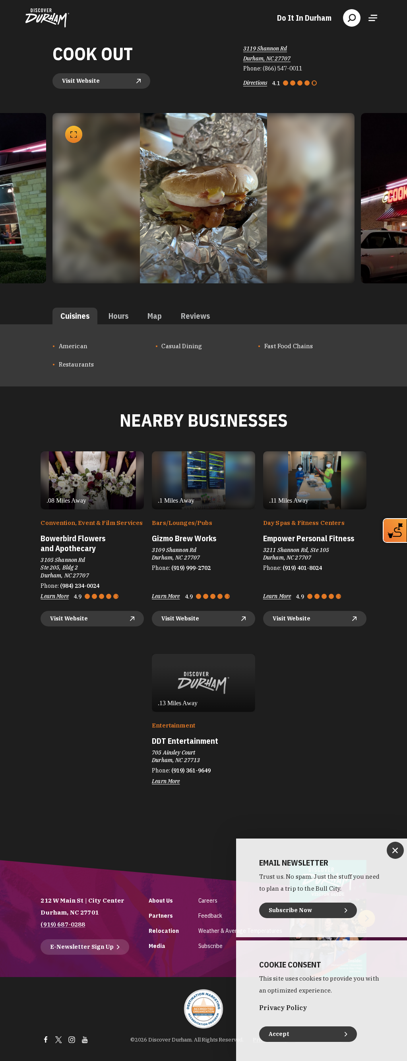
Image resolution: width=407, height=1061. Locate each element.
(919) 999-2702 (191, 567)
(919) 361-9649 (191, 770)
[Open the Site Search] (351, 18)
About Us (161, 900)
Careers (207, 900)
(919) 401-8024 (302, 567)
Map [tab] (154, 315)
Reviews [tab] (195, 315)
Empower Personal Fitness (308, 538)
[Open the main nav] (373, 18)
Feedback (210, 915)
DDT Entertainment (185, 741)
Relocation (164, 930)
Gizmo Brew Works (184, 538)
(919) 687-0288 (63, 924)
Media (157, 946)
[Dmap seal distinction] (203, 1009)
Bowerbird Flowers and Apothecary (73, 543)
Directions (255, 82)
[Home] (47, 18)
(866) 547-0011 (282, 68)
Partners (161, 915)
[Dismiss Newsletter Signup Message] (395, 850)
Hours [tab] (118, 315)
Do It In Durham (304, 18)
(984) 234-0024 (79, 585)
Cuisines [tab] (74, 315)
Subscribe (210, 946)
